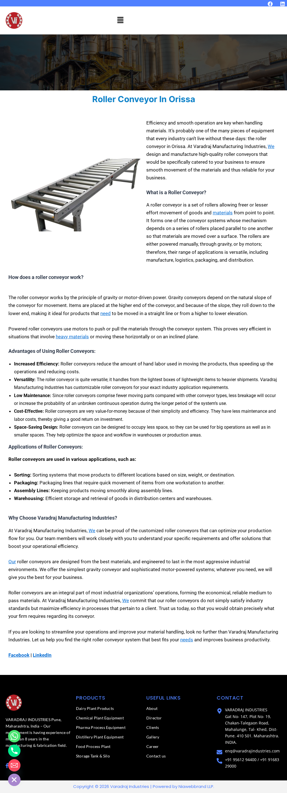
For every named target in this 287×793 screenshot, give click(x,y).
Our (12, 561)
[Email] (14, 765)
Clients (152, 727)
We (271, 146)
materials (223, 212)
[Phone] (14, 751)
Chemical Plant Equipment (100, 717)
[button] (120, 20)
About (152, 708)
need (105, 313)
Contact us (156, 756)
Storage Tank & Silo (93, 756)
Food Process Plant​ (93, 746)
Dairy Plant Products (95, 708)
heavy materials (72, 336)
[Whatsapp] (14, 736)
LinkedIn (42, 655)
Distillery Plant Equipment (100, 737)
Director (154, 717)
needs (186, 639)
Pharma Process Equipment (101, 727)
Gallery (152, 737)
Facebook (18, 655)
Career (152, 746)
